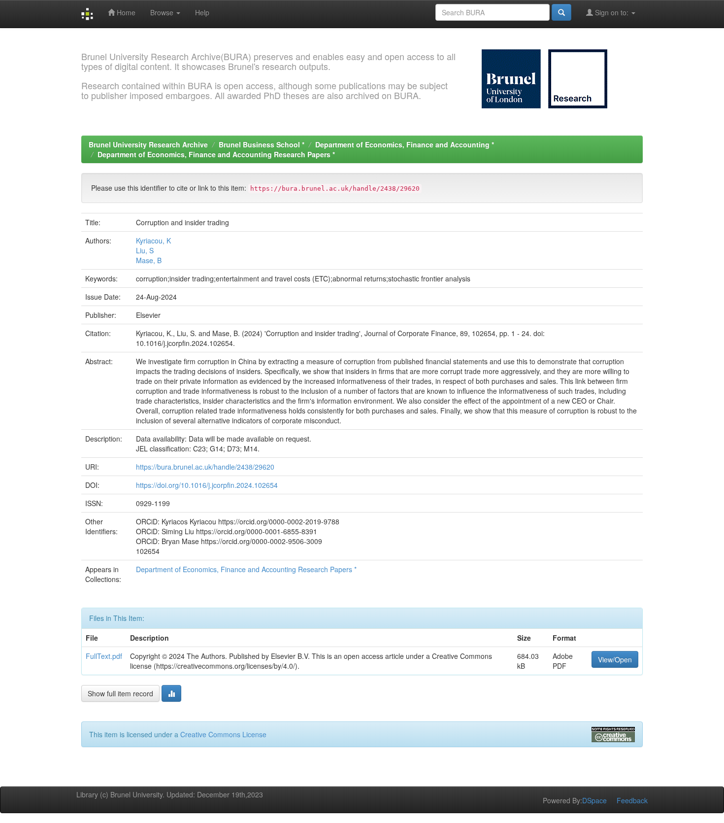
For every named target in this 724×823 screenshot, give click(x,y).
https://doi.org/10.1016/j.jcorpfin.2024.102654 (207, 485)
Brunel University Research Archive (148, 144)
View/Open (615, 659)
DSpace (594, 800)
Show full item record (120, 693)
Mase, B (149, 260)
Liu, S (145, 250)
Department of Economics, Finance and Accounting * (404, 144)
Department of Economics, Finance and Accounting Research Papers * (216, 154)
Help (202, 12)
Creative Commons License (223, 734)
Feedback (632, 800)
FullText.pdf (104, 656)
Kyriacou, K (153, 240)
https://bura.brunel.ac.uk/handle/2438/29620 (205, 467)
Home (125, 12)
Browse (162, 12)
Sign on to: (611, 12)
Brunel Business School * (261, 144)
